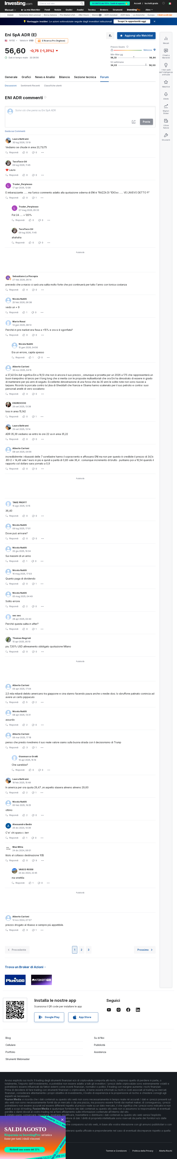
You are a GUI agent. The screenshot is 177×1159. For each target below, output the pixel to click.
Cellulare (11, 1044)
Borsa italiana (50, 15)
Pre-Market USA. (68, 15)
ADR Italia (125, 15)
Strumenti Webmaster (18, 1059)
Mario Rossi (18, 321)
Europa (151, 15)
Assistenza (100, 1052)
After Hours (83, 15)
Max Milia (17, 847)
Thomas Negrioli (21, 638)
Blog (8, 1037)
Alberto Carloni (20, 366)
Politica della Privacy (142, 1151)
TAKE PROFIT (19, 502)
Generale (11, 77)
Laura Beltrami (20, 139)
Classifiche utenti (53, 85)
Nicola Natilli (19, 299)
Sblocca (147, 50)
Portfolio (10, 1052)
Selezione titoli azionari (30, 15)
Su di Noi (99, 1037)
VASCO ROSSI (26, 869)
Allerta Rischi (165, 1151)
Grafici (26, 77)
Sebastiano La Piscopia (25, 276)
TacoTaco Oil (19, 161)
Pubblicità (99, 1044)
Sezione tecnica (85, 77)
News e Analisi (45, 77)
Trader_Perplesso (22, 184)
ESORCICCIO (19, 403)
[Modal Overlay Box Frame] (33, 1137)
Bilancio (64, 77)
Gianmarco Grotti (28, 756)
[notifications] (164, 3)
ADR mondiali (111, 15)
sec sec (16, 615)
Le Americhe (139, 15)
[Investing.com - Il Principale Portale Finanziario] (18, 3)
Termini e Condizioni (116, 1151)
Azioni (10, 15)
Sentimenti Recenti (30, 85)
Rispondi (13, 152)
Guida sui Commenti (15, 131)
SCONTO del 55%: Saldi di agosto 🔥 (110, 3)
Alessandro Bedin (22, 824)
